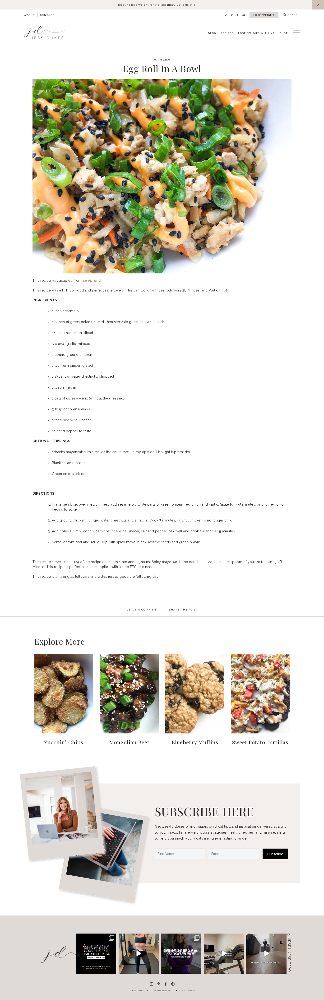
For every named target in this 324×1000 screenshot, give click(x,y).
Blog (212, 33)
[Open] (139, 954)
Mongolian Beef (129, 742)
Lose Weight (264, 15)
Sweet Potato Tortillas (260, 742)
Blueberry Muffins (194, 742)
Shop (284, 33)
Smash (191, 990)
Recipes (227, 33)
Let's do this (186, 4)
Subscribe (275, 854)
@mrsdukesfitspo (289, 952)
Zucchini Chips (63, 742)
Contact (47, 15)
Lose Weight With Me (256, 33)
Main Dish (162, 59)
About (29, 15)
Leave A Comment (142, 609)
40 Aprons (91, 280)
